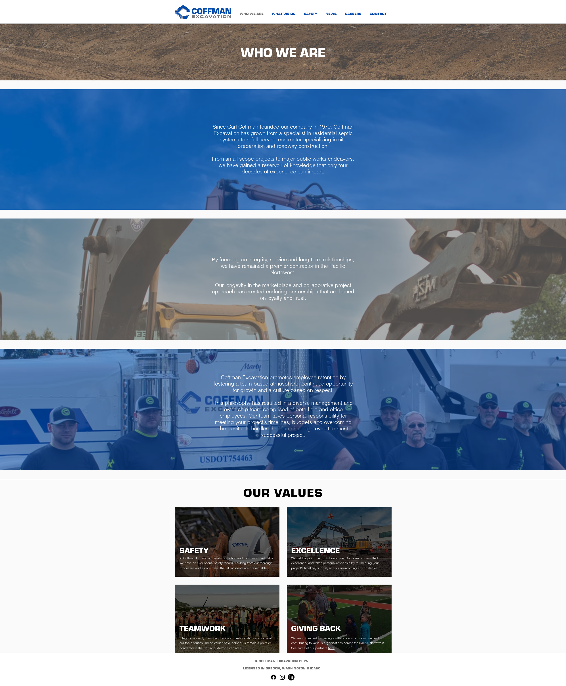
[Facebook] (273, 677)
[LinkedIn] (291, 677)
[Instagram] (282, 677)
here (331, 648)
